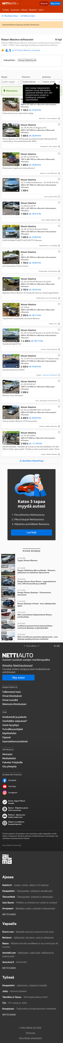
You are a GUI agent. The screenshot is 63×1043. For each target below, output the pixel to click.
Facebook (12, 780)
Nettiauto (9, 3)
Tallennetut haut (11, 691)
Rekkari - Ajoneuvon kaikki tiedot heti (16, 816)
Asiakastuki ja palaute (14, 716)
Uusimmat (15, 10)
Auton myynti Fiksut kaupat (16, 802)
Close (56, 87)
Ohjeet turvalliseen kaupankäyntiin (16, 823)
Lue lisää (31, 532)
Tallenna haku (29, 16)
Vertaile (5, 108)
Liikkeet (24, 10)
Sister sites (18, 3)
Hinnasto (7, 754)
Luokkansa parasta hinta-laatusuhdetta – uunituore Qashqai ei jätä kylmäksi (31, 625)
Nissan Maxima (31, 109)
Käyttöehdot (9, 733)
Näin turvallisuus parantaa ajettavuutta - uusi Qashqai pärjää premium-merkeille (31, 636)
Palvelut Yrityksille (12, 762)
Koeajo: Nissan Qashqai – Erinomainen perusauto (31, 592)
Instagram (12, 792)
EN (58, 646)
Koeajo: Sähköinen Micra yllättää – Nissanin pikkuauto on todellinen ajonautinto (31, 570)
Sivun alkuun (31, 646)
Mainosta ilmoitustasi (14, 704)
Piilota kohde (4, 100)
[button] (11, 80)
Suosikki (59, 124)
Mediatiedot (9, 758)
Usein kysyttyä (10, 725)
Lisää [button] (40, 10)
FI (55, 646)
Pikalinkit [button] (33, 10)
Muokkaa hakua (11, 16)
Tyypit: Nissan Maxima (31, 559)
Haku (7, 10)
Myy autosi (55, 3)
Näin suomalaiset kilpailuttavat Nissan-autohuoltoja (31, 614)
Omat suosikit (10, 700)
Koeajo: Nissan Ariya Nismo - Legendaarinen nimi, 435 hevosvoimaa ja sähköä (31, 581)
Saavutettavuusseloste (15, 741)
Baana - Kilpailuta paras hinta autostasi (18, 809)
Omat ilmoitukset (12, 695)
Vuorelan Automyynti (50, 375)
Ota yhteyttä (9, 766)
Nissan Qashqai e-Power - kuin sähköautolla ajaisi (31, 603)
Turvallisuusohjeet (12, 729)
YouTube (12, 786)
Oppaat (6, 737)
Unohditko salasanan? (14, 721)
